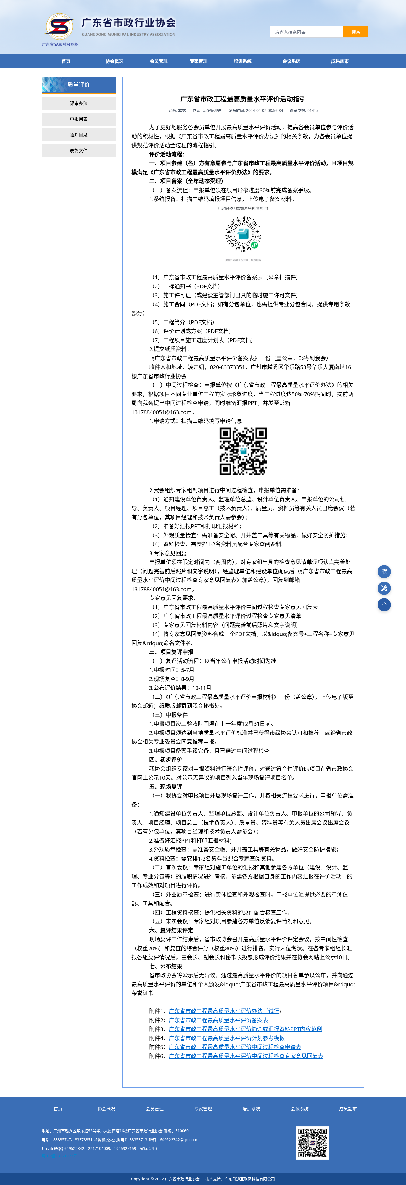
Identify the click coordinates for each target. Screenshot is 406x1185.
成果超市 (348, 1109)
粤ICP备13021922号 (59, 1155)
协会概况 (106, 1109)
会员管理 (159, 61)
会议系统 (300, 1109)
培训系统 (251, 1109)
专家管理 (198, 61)
